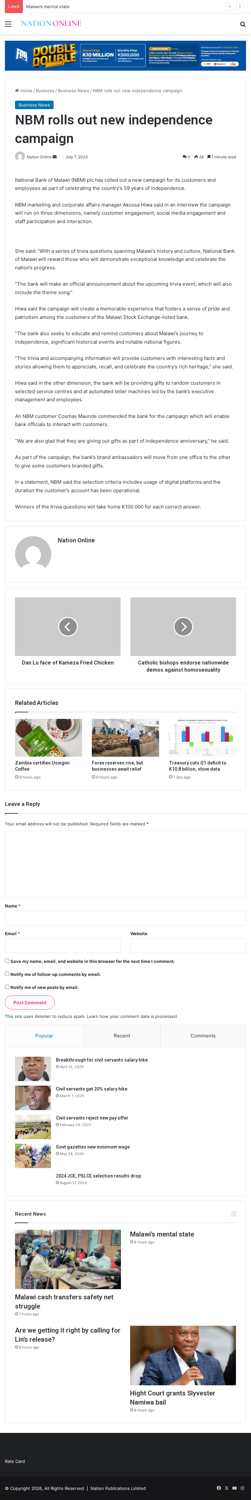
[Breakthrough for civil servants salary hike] (33, 1069)
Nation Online (76, 540)
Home (25, 90)
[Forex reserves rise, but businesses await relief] (125, 738)
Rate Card (15, 1461)
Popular (44, 1036)
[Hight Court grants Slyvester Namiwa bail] (183, 1355)
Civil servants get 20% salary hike (91, 1089)
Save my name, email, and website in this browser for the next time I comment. (92, 961)
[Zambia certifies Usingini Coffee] (48, 738)
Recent (122, 1036)
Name (13, 905)
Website (138, 933)
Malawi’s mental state (48, 6)
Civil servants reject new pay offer (92, 1118)
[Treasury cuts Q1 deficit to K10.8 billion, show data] (202, 738)
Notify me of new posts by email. (44, 987)
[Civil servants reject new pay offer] (33, 1127)
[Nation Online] (51, 24)
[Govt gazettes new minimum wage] (33, 1156)
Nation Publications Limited (118, 1488)
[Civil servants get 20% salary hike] (33, 1098)
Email (12, 933)
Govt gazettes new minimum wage (93, 1147)
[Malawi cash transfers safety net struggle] (68, 1259)
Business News (73, 90)
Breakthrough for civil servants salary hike (102, 1060)
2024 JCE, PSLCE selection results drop (98, 1176)
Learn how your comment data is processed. (132, 1016)
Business (45, 90)
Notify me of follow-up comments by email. (55, 974)
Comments (203, 1036)
